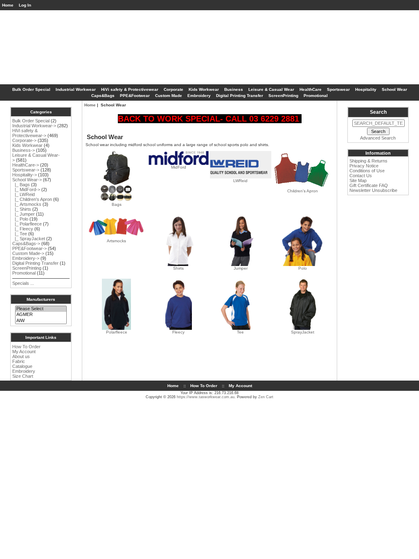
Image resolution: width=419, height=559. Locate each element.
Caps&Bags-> (26, 243)
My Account (24, 351)
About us (21, 356)
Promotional (316, 95)
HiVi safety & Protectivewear (129, 89)
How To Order (26, 346)
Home (8, 5)
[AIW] (41, 321)
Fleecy (178, 332)
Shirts (178, 268)
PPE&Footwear (135, 95)
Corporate (173, 89)
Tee (240, 332)
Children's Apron (302, 191)
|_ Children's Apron (32, 199)
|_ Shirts (21, 209)
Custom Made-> (28, 253)
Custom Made (168, 95)
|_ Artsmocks (26, 204)
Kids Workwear (204, 89)
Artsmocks (116, 241)
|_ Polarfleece (27, 223)
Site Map (358, 180)
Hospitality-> (24, 174)
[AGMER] (41, 315)
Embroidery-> (25, 258)
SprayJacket (302, 332)
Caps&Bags (103, 95)
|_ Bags (21, 184)
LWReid (240, 180)
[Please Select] (41, 309)
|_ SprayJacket (28, 238)
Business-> (23, 150)
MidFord (178, 167)
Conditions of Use (367, 170)
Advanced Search (378, 137)
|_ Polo (20, 218)
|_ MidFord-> (26, 189)
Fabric (18, 361)
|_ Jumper (23, 214)
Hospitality (365, 89)
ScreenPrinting (283, 95)
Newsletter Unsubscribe (373, 190)
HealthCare (311, 89)
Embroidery (199, 95)
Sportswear (338, 89)
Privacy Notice (363, 165)
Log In (25, 5)
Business (233, 89)
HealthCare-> (25, 164)
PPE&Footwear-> (29, 248)
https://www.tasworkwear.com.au (205, 397)
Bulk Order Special (31, 89)
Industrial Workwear (76, 89)
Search (378, 112)
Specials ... (23, 283)
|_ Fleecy (22, 228)
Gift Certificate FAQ (368, 185)
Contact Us (360, 175)
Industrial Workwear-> (34, 125)
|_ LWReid (23, 194)
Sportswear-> (25, 169)
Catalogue (22, 366)
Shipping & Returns (368, 160)
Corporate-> (24, 140)
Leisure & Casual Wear (271, 89)
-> (27, 179)
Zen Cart (265, 397)
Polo (302, 268)
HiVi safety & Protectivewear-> (29, 133)
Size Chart (22, 376)
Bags (117, 204)
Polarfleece (116, 332)
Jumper (241, 268)
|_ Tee (19, 233)
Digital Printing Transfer (239, 95)
